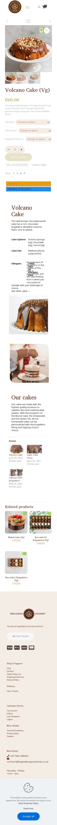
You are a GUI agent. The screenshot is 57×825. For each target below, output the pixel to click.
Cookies (10, 736)
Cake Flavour (11, 131)
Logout (10, 719)
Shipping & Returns (15, 677)
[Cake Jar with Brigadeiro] (16, 472)
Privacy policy (13, 733)
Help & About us (14, 674)
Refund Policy (13, 680)
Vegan (43, 165)
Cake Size (9, 122)
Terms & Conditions (15, 731)
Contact (10, 671)
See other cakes (19, 291)
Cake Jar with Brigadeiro (15, 479)
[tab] (28, 183)
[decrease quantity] (8, 150)
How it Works (12, 691)
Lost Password (13, 716)
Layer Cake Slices (32, 456)
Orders (10, 714)
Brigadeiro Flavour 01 (14, 139)
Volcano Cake (15, 454)
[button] (47, 30)
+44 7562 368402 (19, 756)
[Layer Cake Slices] (34, 449)
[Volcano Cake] (16, 449)
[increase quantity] (21, 150)
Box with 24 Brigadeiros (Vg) (41, 538)
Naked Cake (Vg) (16, 537)
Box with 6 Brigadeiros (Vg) (16, 579)
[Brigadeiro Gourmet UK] (15, 13)
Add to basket (18, 157)
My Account (12, 711)
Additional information (19, 189)
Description (14, 183)
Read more (28, 809)
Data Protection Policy (28, 803)
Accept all (28, 816)
